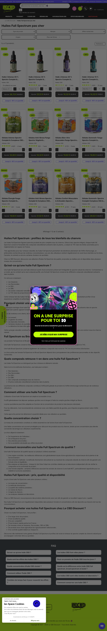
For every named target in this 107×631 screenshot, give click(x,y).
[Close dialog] (74, 289)
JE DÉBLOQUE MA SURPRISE (53, 334)
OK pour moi (35, 620)
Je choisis (13, 620)
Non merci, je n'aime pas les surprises (53, 341)
